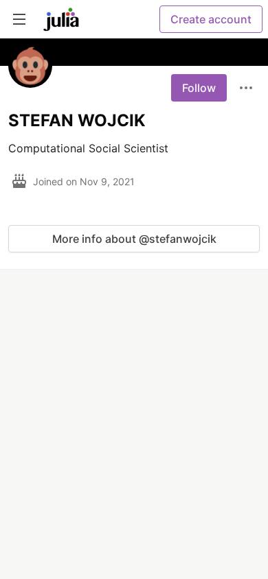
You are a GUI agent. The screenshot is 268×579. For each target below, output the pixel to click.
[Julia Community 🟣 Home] (61, 19)
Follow (199, 88)
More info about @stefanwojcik (134, 239)
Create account (211, 19)
